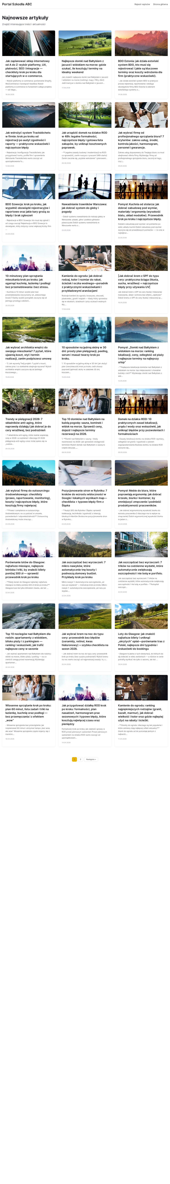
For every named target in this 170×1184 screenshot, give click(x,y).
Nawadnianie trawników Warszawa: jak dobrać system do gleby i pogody (84, 208)
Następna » (91, 759)
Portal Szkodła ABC (17, 4)
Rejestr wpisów (142, 4)
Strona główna (160, 4)
